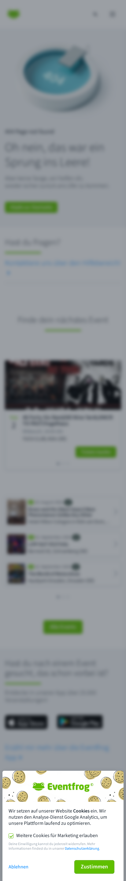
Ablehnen (18, 867)
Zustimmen (94, 867)
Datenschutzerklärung (82, 848)
